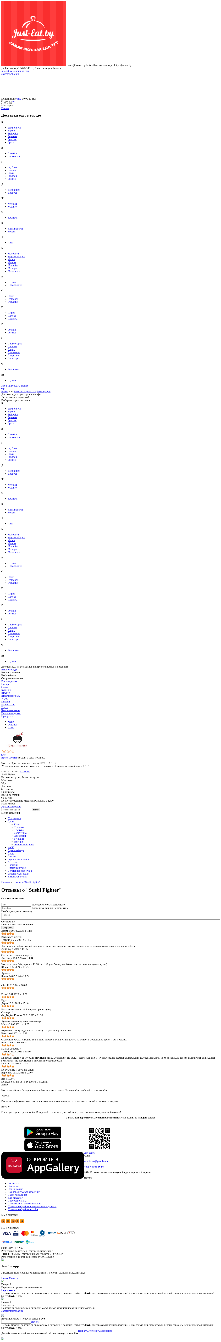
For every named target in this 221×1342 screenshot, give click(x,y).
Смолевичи (14, 352)
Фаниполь (13, 369)
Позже (4, 1278)
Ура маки (19, 827)
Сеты (17, 824)
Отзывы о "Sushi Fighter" (26, 882)
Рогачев (12, 332)
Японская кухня (17, 867)
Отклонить (94, 1330)
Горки (11, 173)
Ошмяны (13, 301)
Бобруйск (13, 133)
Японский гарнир (24, 844)
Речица (12, 329)
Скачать (13, 1278)
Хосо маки (20, 835)
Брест (11, 142)
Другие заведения (11, 806)
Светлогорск (15, 343)
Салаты (12, 856)
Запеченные (21, 832)
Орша (11, 296)
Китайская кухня (17, 876)
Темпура (19, 830)
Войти (4, 391)
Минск (11, 259)
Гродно (12, 178)
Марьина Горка (16, 256)
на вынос (25, 771)
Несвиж (12, 282)
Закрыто (23, 385)
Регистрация (43, 391)
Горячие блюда (16, 850)
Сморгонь (13, 355)
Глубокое (13, 167)
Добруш (12, 192)
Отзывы (12, 724)
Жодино (12, 206)
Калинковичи (15, 228)
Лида (10, 242)
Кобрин (12, 231)
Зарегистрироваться (25, 391)
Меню (11, 721)
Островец (13, 299)
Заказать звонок (10, 74)
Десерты (12, 862)
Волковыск (14, 156)
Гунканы (19, 838)
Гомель (12, 170)
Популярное (14, 818)
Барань (11, 130)
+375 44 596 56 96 (94, 1166)
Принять (83, 1330)
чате (18, 98)
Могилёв (13, 265)
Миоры (12, 262)
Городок (12, 175)
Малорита (13, 253)
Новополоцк (15, 285)
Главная (5, 882)
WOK (11, 847)
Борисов (12, 136)
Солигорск (14, 358)
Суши (11, 821)
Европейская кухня (18, 873)
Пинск (11, 312)
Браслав (12, 139)
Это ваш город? (10, 385)
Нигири (18, 841)
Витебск (12, 153)
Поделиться (8, 1290)
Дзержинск (14, 189)
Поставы (12, 318)
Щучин (12, 380)
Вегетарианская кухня (20, 870)
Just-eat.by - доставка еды (15, 71)
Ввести (35, 1321)
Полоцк (12, 315)
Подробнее (106, 1330)
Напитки (13, 865)
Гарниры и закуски (18, 859)
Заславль (12, 217)
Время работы (9, 757)
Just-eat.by (89, 1152)
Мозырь (12, 268)
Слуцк (11, 349)
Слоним (12, 346)
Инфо (11, 727)
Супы (11, 853)
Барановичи (14, 127)
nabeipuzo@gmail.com (96, 1161)
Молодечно (14, 271)
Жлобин (12, 203)
